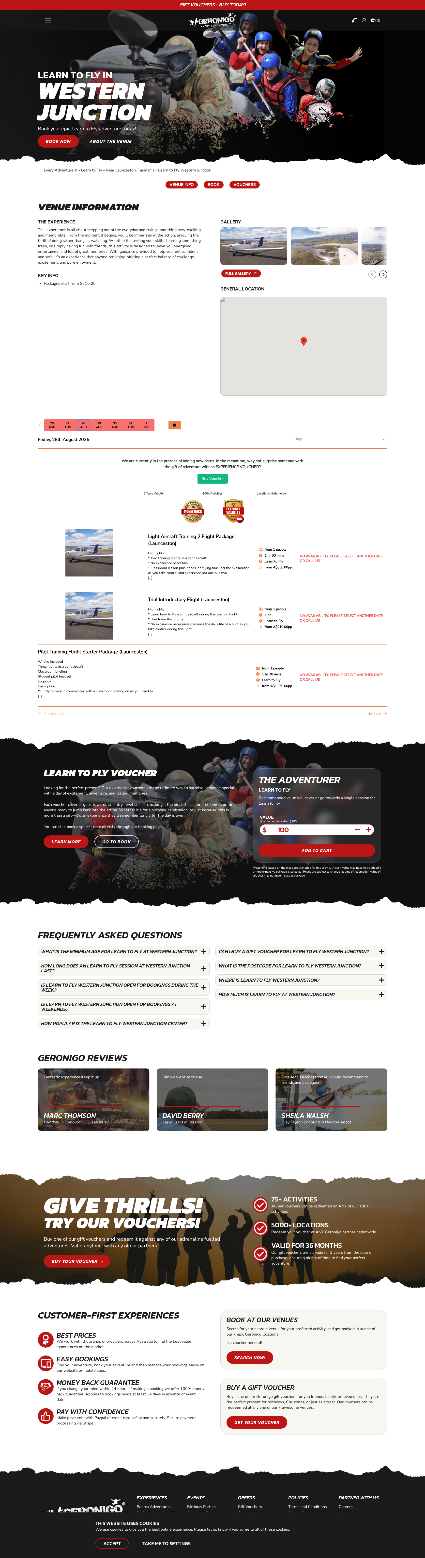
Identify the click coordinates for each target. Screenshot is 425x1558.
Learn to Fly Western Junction (184, 170)
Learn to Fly (91, 170)
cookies (282, 1529)
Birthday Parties (201, 1506)
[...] (150, 578)
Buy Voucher (212, 478)
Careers (346, 1506)
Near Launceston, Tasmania (130, 170)
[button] (383, 274)
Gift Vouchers (250, 1506)
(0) (377, 20)
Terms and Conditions (307, 1506)
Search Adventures (154, 1506)
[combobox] (338, 439)
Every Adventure (60, 170)
